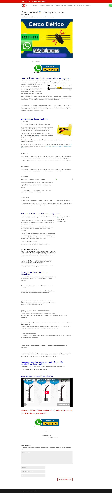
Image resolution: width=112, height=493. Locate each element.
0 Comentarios (50, 17)
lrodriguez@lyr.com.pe (63, 410)
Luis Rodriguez (27, 17)
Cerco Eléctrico (33, 249)
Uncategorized (42, 17)
